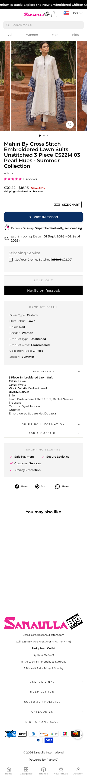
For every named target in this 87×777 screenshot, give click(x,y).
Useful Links (42, 682)
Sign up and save (42, 722)
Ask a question (43, 433)
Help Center (42, 691)
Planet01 (52, 759)
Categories (42, 712)
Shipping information (43, 424)
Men (55, 34)
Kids (75, 34)
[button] (13, 179)
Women (32, 34)
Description (43, 371)
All (10, 34)
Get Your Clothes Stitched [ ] (43, 259)
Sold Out (43, 280)
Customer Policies (42, 702)
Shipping (9, 191)
